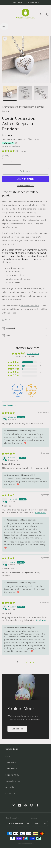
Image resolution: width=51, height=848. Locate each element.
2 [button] (22, 662)
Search (8, 756)
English (37, 823)
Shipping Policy (12, 775)
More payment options (25, 185)
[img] (8, 413)
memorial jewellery (30, 305)
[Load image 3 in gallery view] (41, 93)
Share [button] (7, 320)
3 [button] (26, 662)
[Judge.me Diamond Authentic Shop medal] (17, 389)
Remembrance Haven (28, 843)
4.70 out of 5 (33, 353)
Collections (17, 729)
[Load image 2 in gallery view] (25, 93)
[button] (3, 14)
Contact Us (10, 793)
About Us (9, 787)
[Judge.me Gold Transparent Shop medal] (31, 389)
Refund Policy (11, 769)
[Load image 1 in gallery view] (10, 93)
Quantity (5, 156)
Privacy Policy (11, 762)
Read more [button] (40, 513)
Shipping (17, 146)
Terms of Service (12, 781)
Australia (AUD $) (16, 823)
